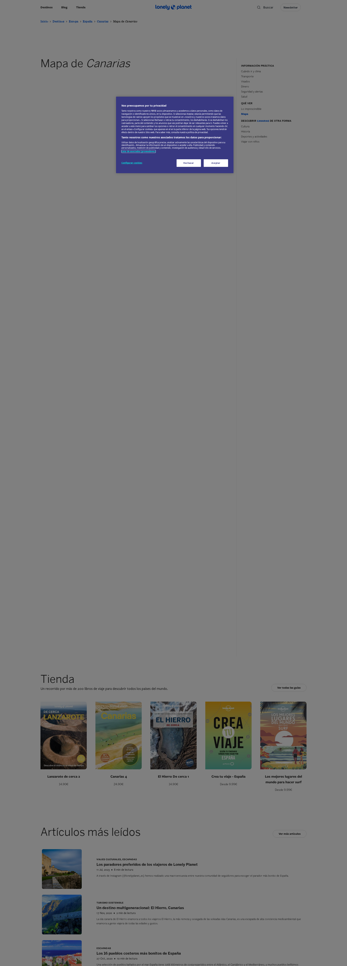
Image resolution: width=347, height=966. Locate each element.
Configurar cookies (131, 162)
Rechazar (188, 163)
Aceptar (215, 163)
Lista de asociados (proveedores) (138, 151)
